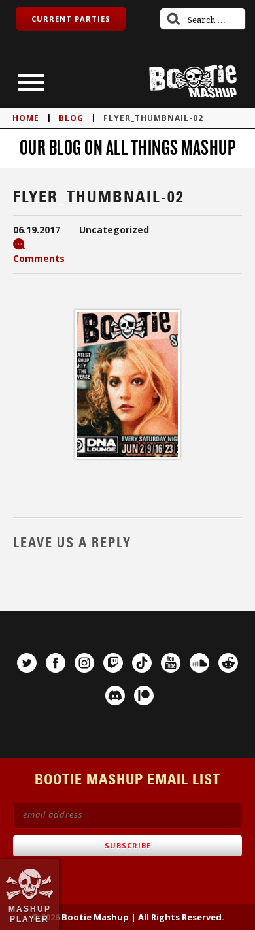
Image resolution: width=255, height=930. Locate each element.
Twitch (113, 663)
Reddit (228, 663)
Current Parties (70, 19)
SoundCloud (199, 663)
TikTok (142, 663)
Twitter (27, 663)
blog (71, 117)
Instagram (84, 663)
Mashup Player (29, 914)
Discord (115, 695)
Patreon (144, 695)
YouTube (170, 663)
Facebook (55, 663)
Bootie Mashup (192, 81)
